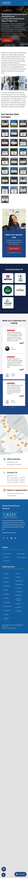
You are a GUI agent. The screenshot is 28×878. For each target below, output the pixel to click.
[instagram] (15, 538)
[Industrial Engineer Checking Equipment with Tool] (8, 275)
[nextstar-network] (20, 286)
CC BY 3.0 (17, 452)
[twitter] (7, 538)
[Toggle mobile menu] (25, 3)
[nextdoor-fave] (8, 286)
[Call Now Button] (3, 875)
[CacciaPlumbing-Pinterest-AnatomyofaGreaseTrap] (20, 275)
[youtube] (11, 538)
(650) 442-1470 (16, 253)
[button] (22, 443)
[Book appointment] (3, 869)
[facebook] (3, 538)
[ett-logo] (8, 299)
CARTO (10, 452)
